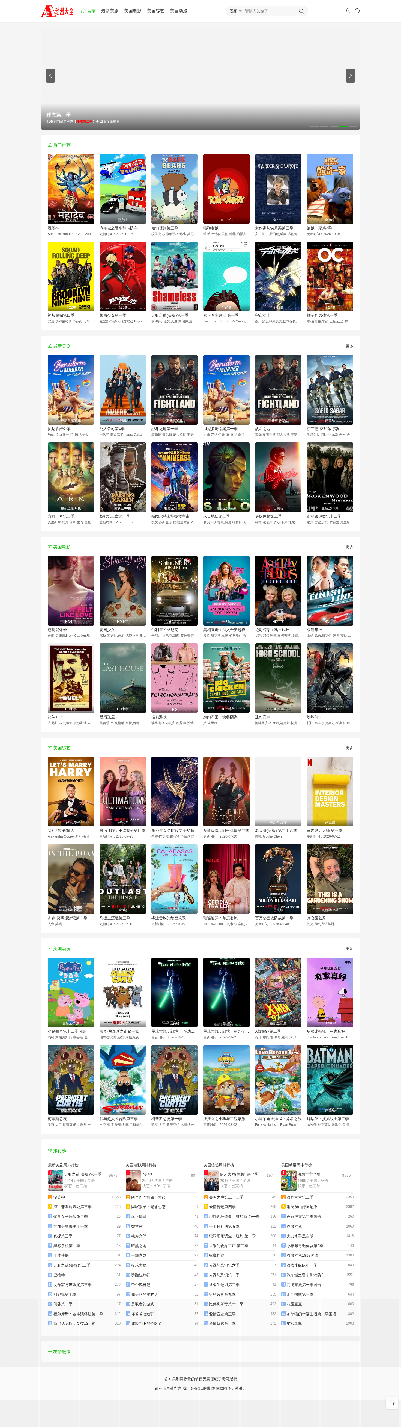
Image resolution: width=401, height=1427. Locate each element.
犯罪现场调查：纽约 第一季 (232, 1236)
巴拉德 (59, 1275)
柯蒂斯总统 (57, 1119)
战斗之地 (262, 429)
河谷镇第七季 (64, 1294)
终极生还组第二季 (224, 1284)
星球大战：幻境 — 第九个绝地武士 (174, 1031)
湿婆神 (53, 228)
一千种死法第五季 (224, 1226)
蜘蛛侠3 (314, 717)
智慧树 (137, 1226)
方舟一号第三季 (61, 516)
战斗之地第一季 (164, 429)
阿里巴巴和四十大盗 (148, 1197)
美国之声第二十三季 (226, 1197)
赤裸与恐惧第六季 (224, 1265)
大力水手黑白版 (300, 1236)
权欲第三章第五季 (115, 516)
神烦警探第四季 (61, 315)
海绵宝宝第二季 (300, 1197)
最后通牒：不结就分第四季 (122, 830)
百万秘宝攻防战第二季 (274, 918)
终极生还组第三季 (115, 918)
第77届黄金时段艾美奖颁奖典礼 (174, 830)
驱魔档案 (216, 1255)
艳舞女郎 (138, 1236)
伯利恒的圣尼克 (164, 629)
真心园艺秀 (316, 918)
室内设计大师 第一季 (324, 830)
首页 (91, 11)
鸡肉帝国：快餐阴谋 (220, 717)
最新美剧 (110, 10)
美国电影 (133, 10)
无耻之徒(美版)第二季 (72, 1265)
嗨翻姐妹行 (140, 1275)
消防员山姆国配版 (302, 1207)
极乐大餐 (138, 1265)
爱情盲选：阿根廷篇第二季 (226, 830)
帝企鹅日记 (140, 1284)
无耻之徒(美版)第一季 (169, 315)
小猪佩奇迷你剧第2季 (305, 1246)
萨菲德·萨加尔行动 (323, 429)
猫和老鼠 (211, 228)
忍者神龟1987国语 (302, 1255)
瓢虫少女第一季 (113, 315)
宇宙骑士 (262, 315)
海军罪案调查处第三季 (72, 1207)
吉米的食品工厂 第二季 (228, 1246)
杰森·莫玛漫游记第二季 (67, 918)
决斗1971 (56, 717)
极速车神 (314, 629)
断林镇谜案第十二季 (324, 516)
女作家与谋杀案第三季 (274, 228)
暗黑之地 (138, 1246)
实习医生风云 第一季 (221, 315)
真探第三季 (63, 1236)
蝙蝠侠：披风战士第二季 (328, 1119)
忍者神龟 (294, 1226)
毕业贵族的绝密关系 (168, 918)
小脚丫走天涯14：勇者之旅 (278, 1119)
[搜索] (301, 11)
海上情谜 (138, 1216)
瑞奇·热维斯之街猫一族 (119, 1031)
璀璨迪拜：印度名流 (220, 918)
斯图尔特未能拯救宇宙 (170, 516)
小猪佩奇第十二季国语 (67, 1031)
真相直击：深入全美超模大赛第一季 (226, 629)
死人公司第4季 (112, 429)
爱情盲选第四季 (222, 1207)
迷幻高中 (262, 717)
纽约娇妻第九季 (222, 1294)
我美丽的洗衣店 (144, 1294)
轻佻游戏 (159, 717)
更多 (349, 346)
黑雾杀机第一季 (66, 1246)
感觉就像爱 (57, 629)
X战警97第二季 (268, 1031)
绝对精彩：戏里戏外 (272, 629)
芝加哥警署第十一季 (70, 1226)
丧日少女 (107, 629)
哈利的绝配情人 (61, 830)
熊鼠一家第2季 (319, 228)
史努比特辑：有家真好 (326, 1031)
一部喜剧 (138, 1255)
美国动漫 (178, 10)
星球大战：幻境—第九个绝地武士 (226, 1031)
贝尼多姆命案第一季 (220, 429)
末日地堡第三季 (216, 516)
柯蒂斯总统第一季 (166, 1119)
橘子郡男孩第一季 (322, 315)
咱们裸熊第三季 (164, 228)
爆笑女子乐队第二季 (70, 1216)
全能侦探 (61, 1255)
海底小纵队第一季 (302, 1265)
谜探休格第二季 (268, 516)
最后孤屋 (107, 717)
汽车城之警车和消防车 (119, 228)
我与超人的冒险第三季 (119, 1119)
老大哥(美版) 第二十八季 (276, 830)
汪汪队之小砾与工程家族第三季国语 (226, 1119)
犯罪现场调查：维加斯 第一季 (234, 1216)
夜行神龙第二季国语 (304, 1216)
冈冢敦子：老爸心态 (148, 1207)
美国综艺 (155, 10)
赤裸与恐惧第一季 (224, 1275)
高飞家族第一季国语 (304, 1284)
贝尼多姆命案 (59, 429)
